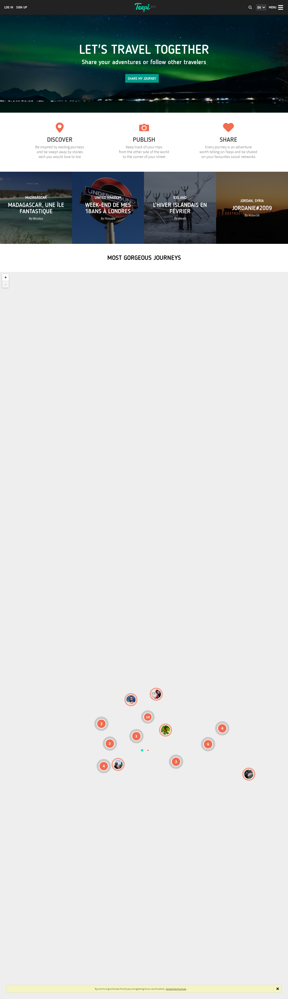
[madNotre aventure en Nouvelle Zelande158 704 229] (249, 774)
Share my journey (142, 79)
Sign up (21, 7)
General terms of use (176, 988)
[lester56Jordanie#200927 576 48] (165, 730)
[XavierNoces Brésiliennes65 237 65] (118, 764)
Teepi (144, 7)
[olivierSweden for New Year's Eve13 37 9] (156, 694)
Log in (8, 7)
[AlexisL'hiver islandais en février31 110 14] (131, 699)
